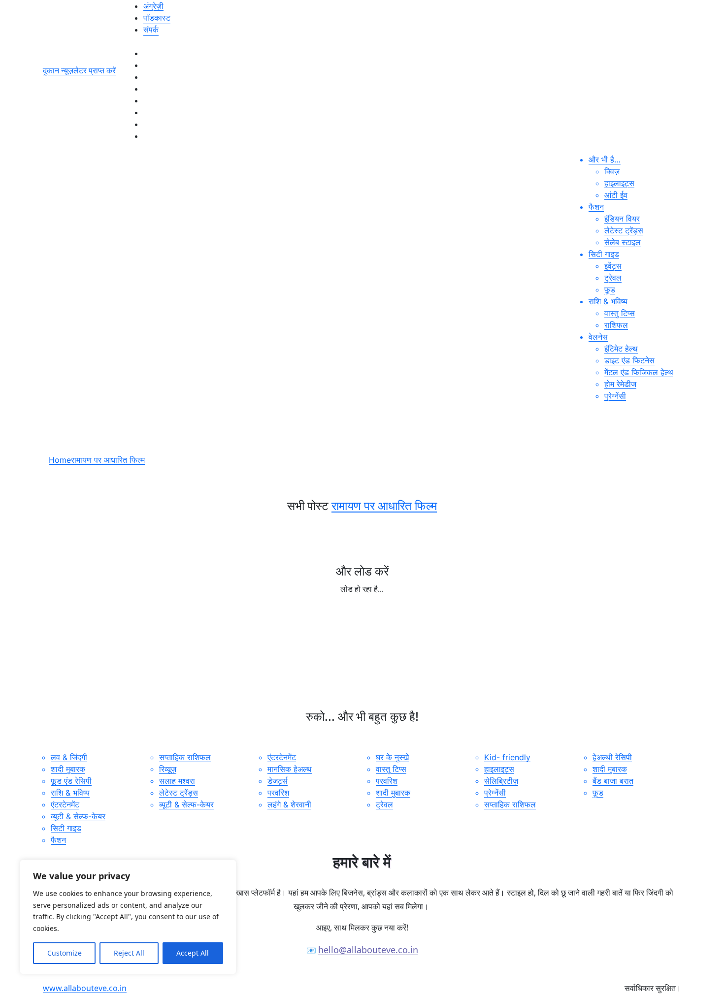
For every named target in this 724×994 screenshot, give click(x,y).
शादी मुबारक (68, 769)
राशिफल (616, 325)
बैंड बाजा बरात (612, 781)
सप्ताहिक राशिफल (185, 757)
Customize (64, 953)
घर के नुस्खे (392, 757)
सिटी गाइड (604, 254)
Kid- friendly (507, 757)
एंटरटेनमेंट (65, 804)
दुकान (52, 70)
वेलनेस (598, 337)
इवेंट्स (613, 266)
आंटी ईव (615, 195)
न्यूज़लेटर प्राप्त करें (88, 70)
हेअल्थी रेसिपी (612, 757)
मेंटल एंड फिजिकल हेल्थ (638, 372)
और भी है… (605, 159)
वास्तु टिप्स (619, 313)
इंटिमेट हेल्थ (621, 348)
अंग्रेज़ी (153, 6)
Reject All (129, 953)
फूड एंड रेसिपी (71, 781)
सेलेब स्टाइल (622, 242)
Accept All (192, 953)
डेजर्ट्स (277, 781)
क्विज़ (612, 171)
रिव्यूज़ (167, 769)
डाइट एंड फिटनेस (629, 360)
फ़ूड (609, 289)
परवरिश (278, 793)
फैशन (596, 207)
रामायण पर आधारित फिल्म (108, 460)
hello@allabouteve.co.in (368, 950)
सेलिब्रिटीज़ (501, 781)
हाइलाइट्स (619, 183)
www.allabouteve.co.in (85, 988)
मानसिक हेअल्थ (289, 769)
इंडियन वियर (622, 219)
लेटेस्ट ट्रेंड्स (623, 230)
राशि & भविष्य (608, 301)
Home (60, 460)
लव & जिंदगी (69, 757)
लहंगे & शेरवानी (289, 804)
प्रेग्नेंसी (615, 396)
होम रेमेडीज (620, 384)
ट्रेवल (613, 278)
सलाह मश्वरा (177, 781)
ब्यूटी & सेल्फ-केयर (78, 816)
